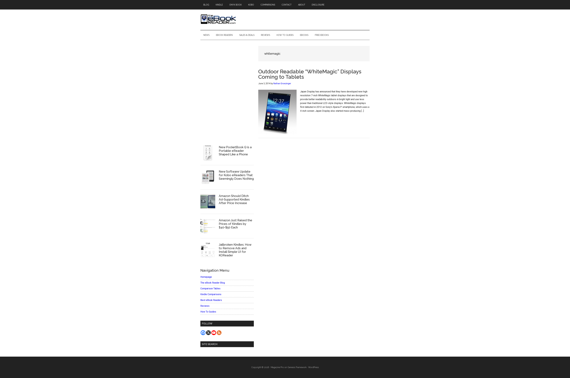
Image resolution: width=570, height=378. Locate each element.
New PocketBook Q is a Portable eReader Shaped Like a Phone (235, 150)
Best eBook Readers (211, 300)
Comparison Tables (210, 288)
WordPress (313, 367)
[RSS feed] (219, 332)
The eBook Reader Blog (212, 282)
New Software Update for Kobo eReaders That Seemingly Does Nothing (236, 175)
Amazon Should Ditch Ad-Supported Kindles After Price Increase (234, 199)
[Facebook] (203, 332)
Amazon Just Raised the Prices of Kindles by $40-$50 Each (235, 223)
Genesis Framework (297, 367)
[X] (208, 332)
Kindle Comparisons (210, 294)
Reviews (204, 305)
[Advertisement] (227, 90)
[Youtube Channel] (213, 332)
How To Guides (208, 311)
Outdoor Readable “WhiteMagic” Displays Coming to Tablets (309, 74)
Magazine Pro (277, 367)
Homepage (206, 277)
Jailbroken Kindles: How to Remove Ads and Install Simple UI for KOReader (235, 250)
